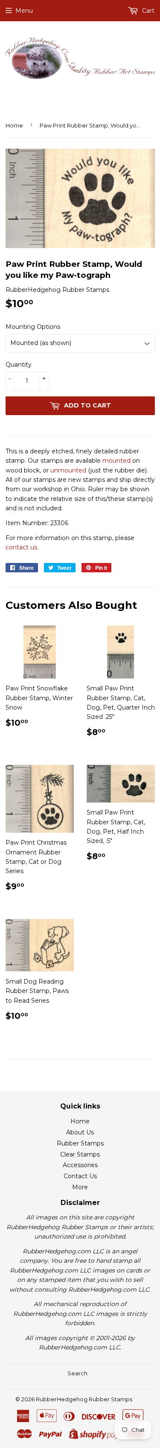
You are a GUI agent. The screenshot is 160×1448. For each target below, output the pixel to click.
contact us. (22, 547)
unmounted (68, 470)
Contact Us (80, 1176)
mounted (116, 460)
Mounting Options (33, 327)
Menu (24, 10)
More (80, 1187)
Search (77, 1373)
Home (14, 125)
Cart (147, 10)
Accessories (80, 1165)
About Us (80, 1132)
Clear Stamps (80, 1154)
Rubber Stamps (80, 1143)
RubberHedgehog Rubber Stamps (84, 1399)
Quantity (19, 364)
